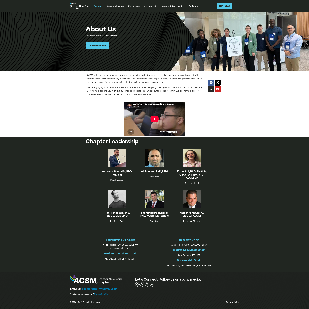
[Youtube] (218, 89)
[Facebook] (211, 83)
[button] (236, 6)
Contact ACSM (101, 294)
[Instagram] (211, 89)
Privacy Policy (232, 302)
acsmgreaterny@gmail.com (99, 289)
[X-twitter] (218, 83)
